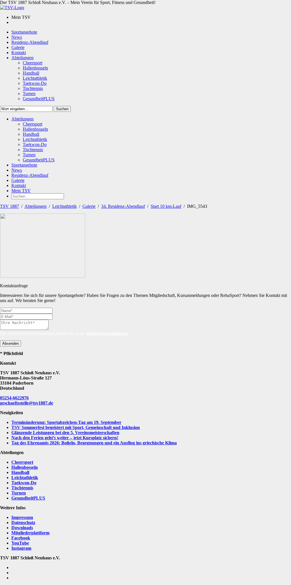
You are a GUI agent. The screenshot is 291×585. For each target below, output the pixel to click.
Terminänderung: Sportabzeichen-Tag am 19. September (66, 422)
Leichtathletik (64, 206)
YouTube (20, 543)
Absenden (10, 343)
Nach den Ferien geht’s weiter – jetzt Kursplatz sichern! (64, 437)
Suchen (62, 109)
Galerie (88, 206)
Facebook (20, 537)
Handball (20, 472)
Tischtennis (22, 487)
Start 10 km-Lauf (166, 206)
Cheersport (22, 462)
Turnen (18, 492)
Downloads (22, 527)
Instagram (21, 548)
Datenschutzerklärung (107, 333)
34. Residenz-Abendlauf (123, 206)
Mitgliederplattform (30, 532)
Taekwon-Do (23, 482)
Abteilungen (35, 206)
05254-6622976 (14, 397)
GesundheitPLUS (28, 498)
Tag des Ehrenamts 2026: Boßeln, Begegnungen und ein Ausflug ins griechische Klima (94, 442)
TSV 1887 (9, 206)
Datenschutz (23, 522)
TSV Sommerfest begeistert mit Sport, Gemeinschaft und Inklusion (75, 427)
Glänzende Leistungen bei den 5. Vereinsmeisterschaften (65, 432)
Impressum (22, 517)
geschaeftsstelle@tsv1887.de (26, 403)
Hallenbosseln (24, 467)
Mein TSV (21, 190)
